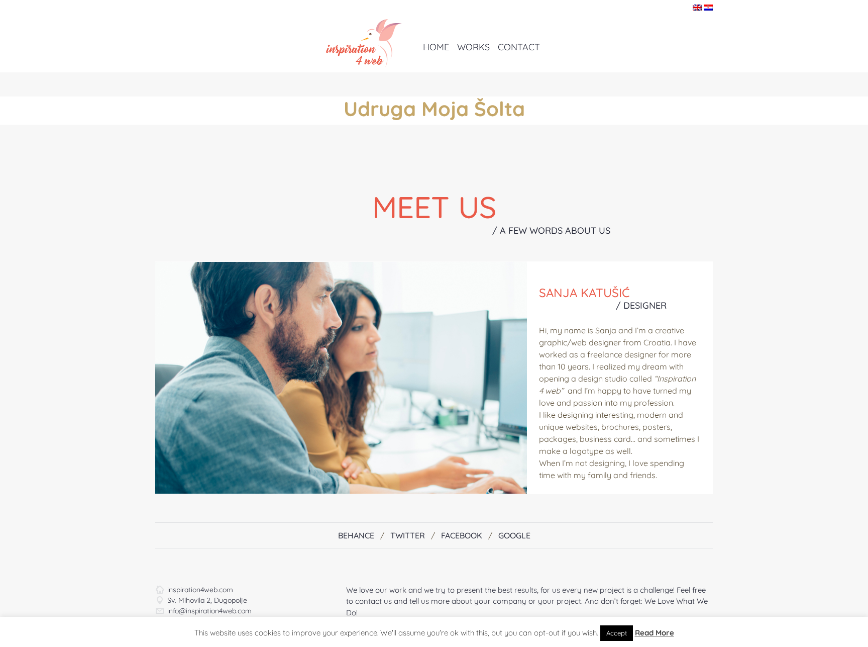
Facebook (461, 535)
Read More (654, 632)
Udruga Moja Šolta (434, 108)
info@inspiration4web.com (209, 610)
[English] (697, 7)
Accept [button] (616, 633)
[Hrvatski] (708, 7)
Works (473, 47)
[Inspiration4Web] (360, 42)
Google (514, 535)
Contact (519, 47)
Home (436, 47)
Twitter (407, 535)
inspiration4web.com (200, 589)
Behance (356, 535)
